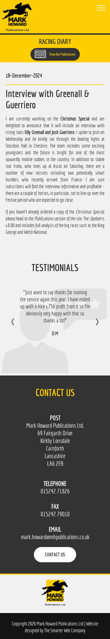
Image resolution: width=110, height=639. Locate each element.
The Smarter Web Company (64, 630)
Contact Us (55, 554)
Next (91, 326)
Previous (18, 326)
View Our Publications (62, 54)
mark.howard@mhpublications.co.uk (55, 537)
